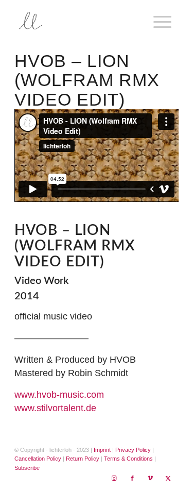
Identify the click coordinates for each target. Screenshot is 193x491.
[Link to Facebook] (132, 478)
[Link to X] (168, 478)
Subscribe (27, 468)
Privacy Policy (133, 450)
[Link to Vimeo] (150, 478)
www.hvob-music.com (59, 395)
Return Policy (82, 458)
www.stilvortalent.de (55, 408)
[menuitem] (160, 20)
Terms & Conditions (128, 458)
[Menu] (157, 20)
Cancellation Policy (37, 458)
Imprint (102, 450)
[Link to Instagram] (114, 478)
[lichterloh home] (80, 20)
